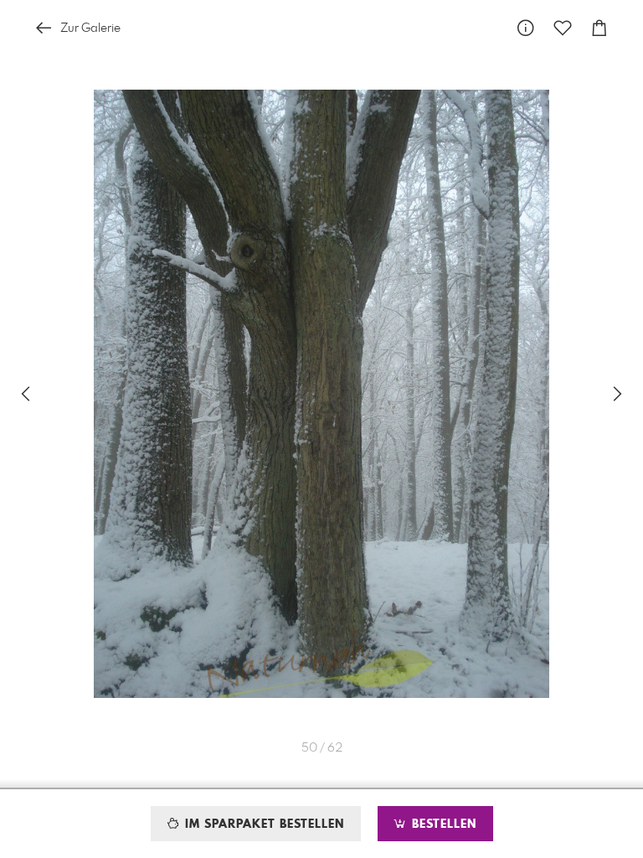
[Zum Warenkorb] (599, 28)
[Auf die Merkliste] (563, 28)
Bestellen (442, 824)
